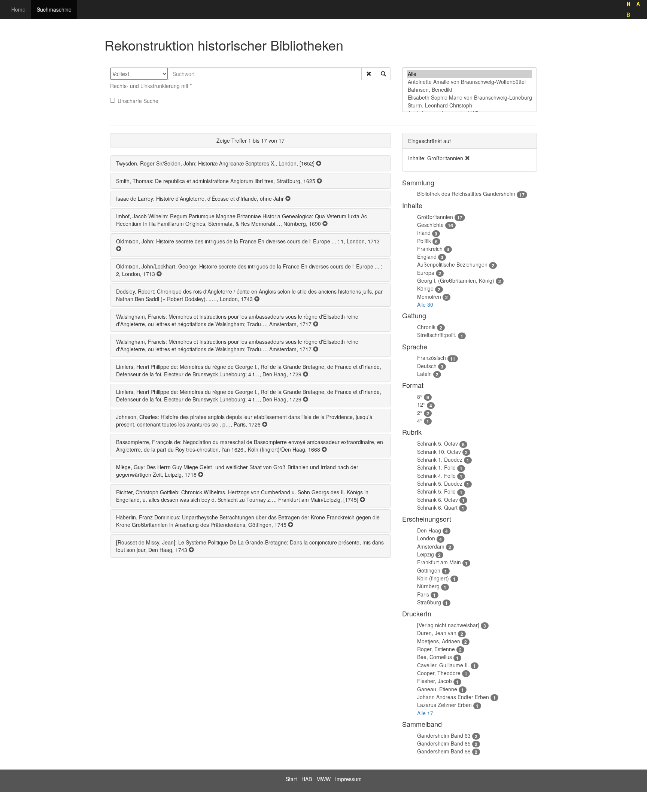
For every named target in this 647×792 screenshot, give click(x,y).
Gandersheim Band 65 (444, 743)
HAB (306, 779)
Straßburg (429, 602)
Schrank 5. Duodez (439, 483)
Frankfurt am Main (439, 562)
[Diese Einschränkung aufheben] (467, 158)
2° (419, 412)
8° (419, 396)
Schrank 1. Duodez (439, 459)
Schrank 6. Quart (437, 507)
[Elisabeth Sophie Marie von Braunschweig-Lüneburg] (469, 97)
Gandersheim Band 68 (444, 751)
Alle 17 (425, 713)
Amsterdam (430, 546)
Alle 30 (425, 304)
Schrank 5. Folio (436, 491)
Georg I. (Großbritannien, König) (455, 280)
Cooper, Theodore (439, 673)
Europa (425, 272)
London (426, 538)
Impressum (348, 779)
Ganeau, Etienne (437, 689)
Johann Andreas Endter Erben (453, 697)
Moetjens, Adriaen (438, 641)
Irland (424, 232)
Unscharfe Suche (138, 100)
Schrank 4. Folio (436, 475)
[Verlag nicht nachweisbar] (448, 625)
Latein (424, 373)
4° (419, 420)
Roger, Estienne (436, 649)
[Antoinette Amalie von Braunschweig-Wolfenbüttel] (469, 82)
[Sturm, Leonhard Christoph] (469, 105)
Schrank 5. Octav (437, 443)
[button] (368, 73)
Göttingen (428, 570)
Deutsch (427, 366)
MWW (323, 779)
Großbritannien (435, 217)
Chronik (426, 327)
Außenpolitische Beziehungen (452, 264)
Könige (425, 288)
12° (421, 404)
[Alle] (469, 74)
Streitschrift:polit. (436, 335)
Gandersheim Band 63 (444, 735)
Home (18, 9)
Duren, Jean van (436, 633)
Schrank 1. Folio (436, 467)
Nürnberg (428, 586)
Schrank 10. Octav (439, 451)
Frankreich (430, 248)
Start (291, 779)
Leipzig (425, 554)
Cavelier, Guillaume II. (443, 665)
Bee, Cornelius (434, 657)
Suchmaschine (54, 9)
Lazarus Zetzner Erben (444, 704)
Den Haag (429, 530)
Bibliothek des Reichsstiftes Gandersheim (466, 193)
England (427, 256)
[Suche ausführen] (383, 73)
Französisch (431, 357)
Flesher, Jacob (434, 681)
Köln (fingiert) (433, 578)
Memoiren (429, 296)
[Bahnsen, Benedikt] (469, 90)
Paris (423, 594)
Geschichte (430, 224)
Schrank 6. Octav (437, 499)
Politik (424, 241)
